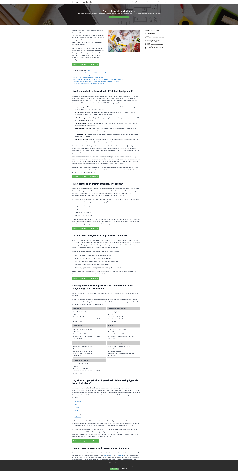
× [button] (236, 461)
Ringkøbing (78, 401)
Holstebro (78, 417)
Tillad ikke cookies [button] (123, 468)
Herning (77, 407)
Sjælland (147, 2)
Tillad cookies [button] (114, 468)
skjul (89, 70)
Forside (131, 2)
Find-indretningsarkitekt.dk (82, 2)
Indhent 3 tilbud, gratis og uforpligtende (119, 17)
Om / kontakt (156, 2)
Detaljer (132, 466)
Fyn (142, 2)
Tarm (76, 410)
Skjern (76, 404)
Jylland (137, 2)
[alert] (119, 465)
